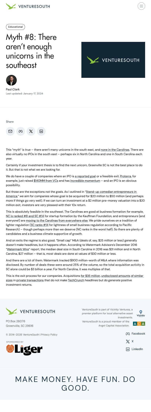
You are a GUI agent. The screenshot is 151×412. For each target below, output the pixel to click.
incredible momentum (85, 181)
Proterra (125, 176)
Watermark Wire (18, 249)
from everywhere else (73, 220)
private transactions (30, 280)
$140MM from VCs (46, 181)
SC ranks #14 (39, 225)
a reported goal (85, 176)
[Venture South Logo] (28, 6)
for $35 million (90, 276)
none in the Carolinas (115, 150)
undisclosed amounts (115, 276)
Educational (15, 26)
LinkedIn (134, 349)
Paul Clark (13, 89)
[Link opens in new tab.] (140, 313)
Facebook (135, 334)
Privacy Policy (49, 334)
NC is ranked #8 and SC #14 (25, 216)
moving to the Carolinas (42, 220)
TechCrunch (76, 280)
